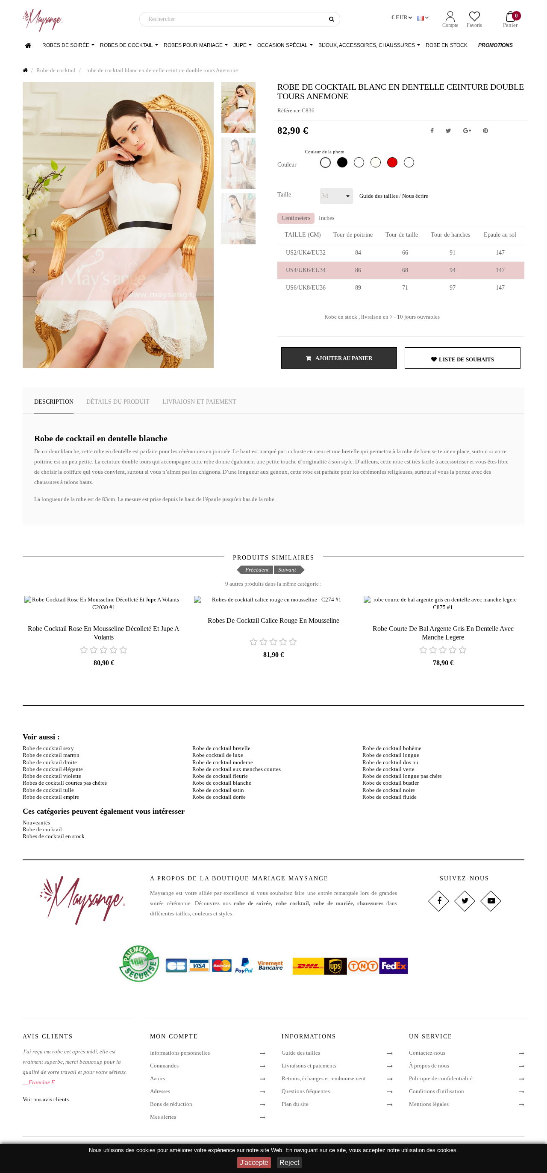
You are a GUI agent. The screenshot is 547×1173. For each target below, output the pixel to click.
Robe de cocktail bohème (391, 748)
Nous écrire (415, 196)
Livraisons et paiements (309, 1065)
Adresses (160, 1091)
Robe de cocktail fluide (389, 797)
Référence (288, 110)
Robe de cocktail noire (388, 790)
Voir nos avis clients (46, 1099)
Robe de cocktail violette (52, 776)
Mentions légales (429, 1104)
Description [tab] (54, 402)
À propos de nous (429, 1065)
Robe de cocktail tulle (48, 790)
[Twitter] (464, 901)
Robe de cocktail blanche (221, 783)
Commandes (164, 1065)
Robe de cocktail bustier (390, 783)
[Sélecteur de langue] (423, 18)
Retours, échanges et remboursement (324, 1078)
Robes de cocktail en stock (54, 836)
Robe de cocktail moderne (222, 762)
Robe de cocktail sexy (48, 748)
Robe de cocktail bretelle (221, 748)
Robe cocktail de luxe (217, 755)
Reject (289, 1162)
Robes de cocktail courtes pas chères (65, 783)
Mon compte (174, 1036)
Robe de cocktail (42, 829)
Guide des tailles (378, 196)
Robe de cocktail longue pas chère (402, 776)
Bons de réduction (171, 1104)
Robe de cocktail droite (50, 762)
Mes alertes (163, 1117)
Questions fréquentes (306, 1091)
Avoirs (157, 1078)
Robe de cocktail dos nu (390, 762)
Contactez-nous (427, 1053)
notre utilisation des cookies (421, 1150)
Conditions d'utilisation (436, 1091)
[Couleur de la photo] (326, 164)
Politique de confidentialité (441, 1078)
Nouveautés (36, 822)
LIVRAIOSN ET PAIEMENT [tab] (199, 402)
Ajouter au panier (343, 358)
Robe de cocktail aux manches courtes (236, 769)
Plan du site (295, 1104)
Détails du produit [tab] (118, 402)
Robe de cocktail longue (390, 755)
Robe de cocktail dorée (219, 797)
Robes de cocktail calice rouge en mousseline (273, 620)
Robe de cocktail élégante (53, 769)
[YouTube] (490, 901)
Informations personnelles (180, 1053)
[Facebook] (438, 901)
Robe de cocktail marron (51, 755)
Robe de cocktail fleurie (220, 776)
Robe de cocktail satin (218, 790)
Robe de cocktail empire (51, 797)
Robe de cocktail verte (388, 769)
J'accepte (254, 1162)
